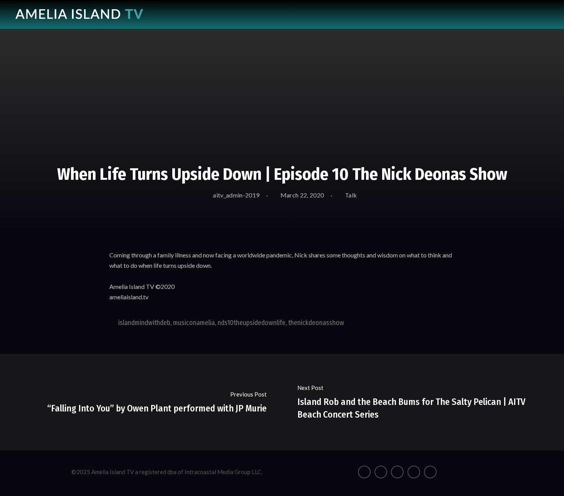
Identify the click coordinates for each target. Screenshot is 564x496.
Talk (351, 195)
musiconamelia (194, 323)
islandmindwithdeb (144, 323)
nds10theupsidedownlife (251, 323)
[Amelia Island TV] (79, 11)
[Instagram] (380, 472)
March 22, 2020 (301, 195)
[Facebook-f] (364, 472)
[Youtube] (397, 472)
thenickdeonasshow (316, 323)
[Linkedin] (430, 472)
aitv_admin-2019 (235, 195)
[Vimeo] (413, 472)
